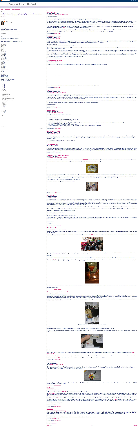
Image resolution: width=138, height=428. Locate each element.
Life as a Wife (54, 14)
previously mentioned (52, 393)
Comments (59, 33)
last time (59, 357)
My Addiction (50, 90)
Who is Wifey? (7, 9)
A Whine (51, 390)
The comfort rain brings (53, 131)
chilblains (66, 411)
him (54, 411)
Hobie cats (63, 27)
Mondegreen (3, 54)
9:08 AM (55, 87)
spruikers (105, 252)
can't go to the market (55, 418)
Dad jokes (2, 49)
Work (57, 112)
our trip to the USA (57, 94)
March (4, 109)
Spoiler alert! (50, 388)
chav (77, 47)
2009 (3, 89)
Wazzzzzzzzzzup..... (52, 12)
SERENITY (64, 391)
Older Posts (135, 425)
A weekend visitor (52, 227)
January (4, 111)
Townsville (2, 68)
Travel (60, 92)
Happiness (2, 51)
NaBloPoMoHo (3, 59)
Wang (2, 70)
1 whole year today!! (52, 110)
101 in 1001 (2, 45)
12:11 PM (55, 152)
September (4, 104)
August (4, 105)
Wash (58, 397)
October (4, 92)
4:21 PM (55, 385)
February (4, 110)
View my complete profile (8, 22)
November (4, 91)
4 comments (60, 112)
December (4, 90)
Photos (60, 157)
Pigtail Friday (3, 64)
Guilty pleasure (51, 362)
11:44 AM (55, 107)
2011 (3, 87)
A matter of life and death (54, 36)
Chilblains (50, 409)
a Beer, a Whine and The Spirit (21, 4)
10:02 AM (55, 289)
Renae (7, 21)
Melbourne (59, 14)
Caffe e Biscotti (89, 259)
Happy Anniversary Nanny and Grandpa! (58, 155)
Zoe (116, 399)
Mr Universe (126, 397)
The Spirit (53, 38)
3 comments (64, 92)
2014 (3, 84)
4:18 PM (55, 141)
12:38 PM (55, 192)
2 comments (57, 390)
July (3, 106)
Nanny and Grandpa (55, 157)
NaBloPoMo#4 (3, 58)
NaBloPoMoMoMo (3, 60)
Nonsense (51, 62)
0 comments (65, 14)
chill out (57, 411)
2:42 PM (55, 406)
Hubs (51, 14)
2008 (3, 112)
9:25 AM (55, 420)
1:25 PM (55, 359)
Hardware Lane (56, 252)
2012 (3, 86)
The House (2, 66)
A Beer (2, 46)
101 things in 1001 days (16, 9)
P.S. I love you (51, 195)
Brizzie (2, 48)
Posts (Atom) (54, 423)
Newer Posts (49, 425)
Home (2, 9)
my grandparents (85, 159)
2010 (3, 88)
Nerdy (2, 61)
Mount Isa (2, 55)
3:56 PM (55, 33)
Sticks (92, 234)
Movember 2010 (3, 56)
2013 (3, 85)
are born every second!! (57, 47)
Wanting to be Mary (52, 144)
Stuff (62, 14)
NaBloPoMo (2, 57)
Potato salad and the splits (54, 60)
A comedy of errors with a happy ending (58, 292)
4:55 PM (55, 128)
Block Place (55, 259)
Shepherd (120, 397)
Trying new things (3, 69)
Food (51, 157)
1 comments (56, 62)
